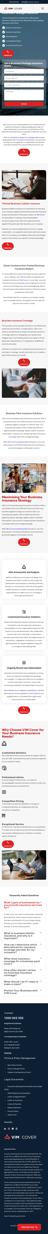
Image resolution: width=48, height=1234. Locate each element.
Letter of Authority (15, 1100)
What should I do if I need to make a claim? (21, 983)
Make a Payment (14, 1107)
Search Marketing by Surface (14, 1216)
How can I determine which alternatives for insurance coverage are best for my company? (20, 948)
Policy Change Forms (16, 1068)
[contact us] (8, 52)
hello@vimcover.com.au (30, 2)
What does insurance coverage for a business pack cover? (22, 961)
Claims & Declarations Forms (19, 1072)
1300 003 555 (14, 2)
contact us (8, 55)
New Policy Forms (15, 1065)
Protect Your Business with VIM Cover (21, 992)
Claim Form (12, 1115)
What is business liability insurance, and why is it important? (19, 935)
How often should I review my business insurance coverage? (20, 972)
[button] (24, 905)
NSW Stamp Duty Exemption (19, 1093)
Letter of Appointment (17, 1096)
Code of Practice (14, 1104)
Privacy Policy (13, 1111)
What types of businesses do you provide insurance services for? (23, 905)
